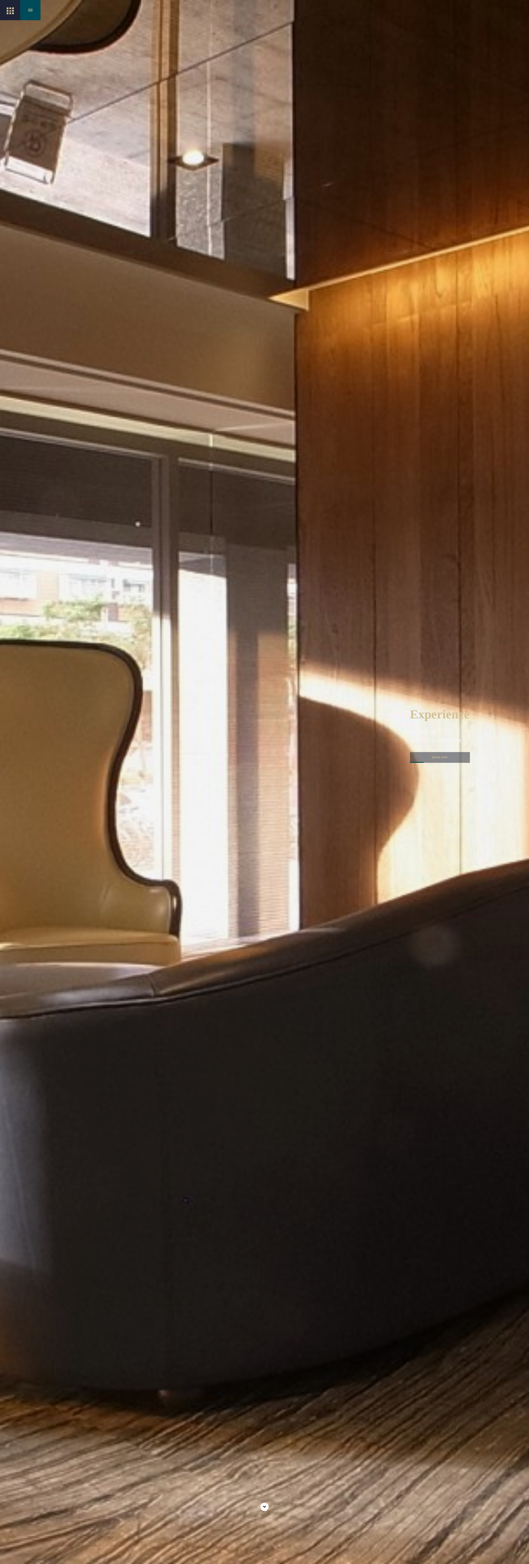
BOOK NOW (429, 763)
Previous (8, 712)
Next (520, 712)
